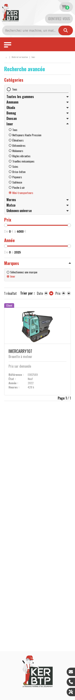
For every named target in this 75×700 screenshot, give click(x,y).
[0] (63, 7)
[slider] (5, 225)
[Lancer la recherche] (65, 30)
